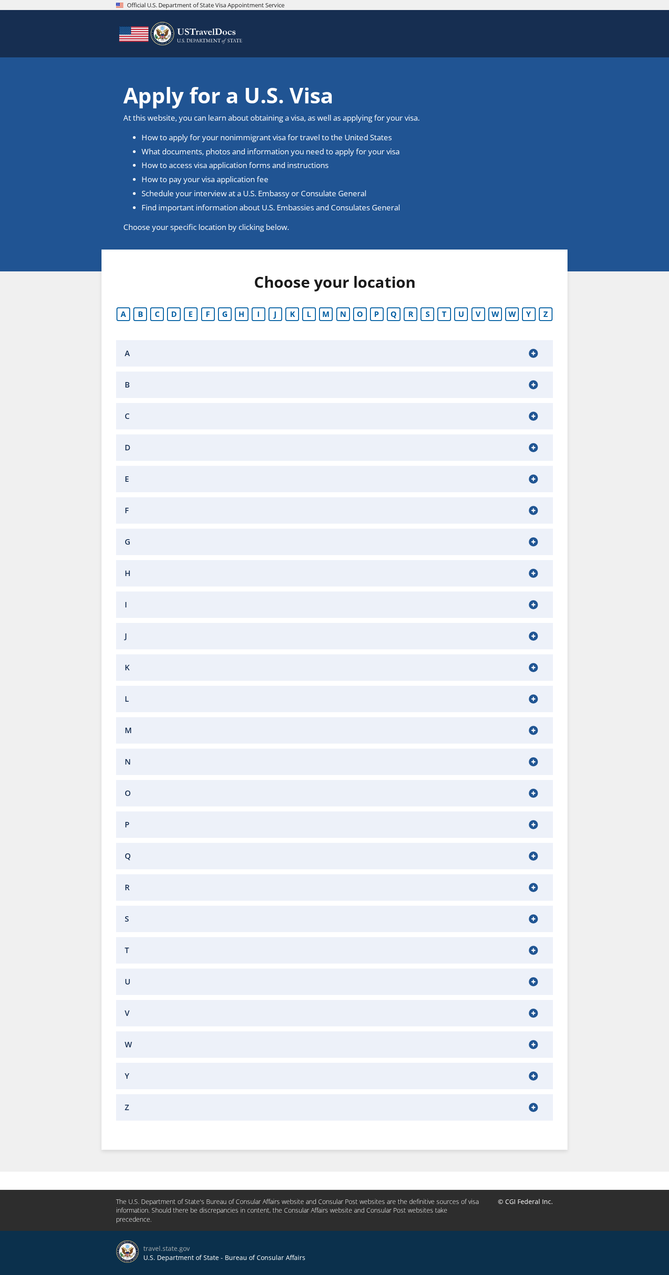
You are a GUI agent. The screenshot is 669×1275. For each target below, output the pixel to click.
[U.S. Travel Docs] (179, 33)
